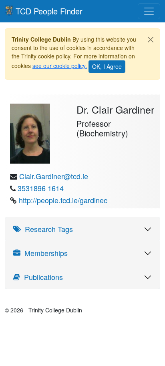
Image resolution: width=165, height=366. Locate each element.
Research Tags (47, 229)
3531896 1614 (41, 188)
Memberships (44, 253)
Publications (41, 277)
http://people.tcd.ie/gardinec (63, 200)
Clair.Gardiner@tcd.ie (53, 176)
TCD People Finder (49, 11)
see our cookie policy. (59, 66)
